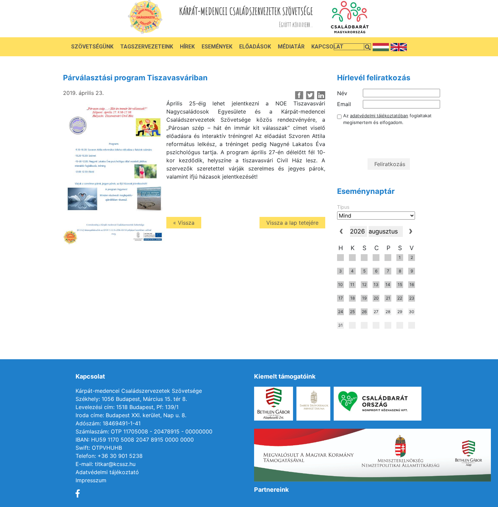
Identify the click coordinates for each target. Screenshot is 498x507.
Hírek (187, 46)
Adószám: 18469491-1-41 (108, 423)
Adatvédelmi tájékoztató (107, 472)
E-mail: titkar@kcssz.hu (106, 464)
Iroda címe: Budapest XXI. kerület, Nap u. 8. (131, 415)
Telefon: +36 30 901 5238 (109, 455)
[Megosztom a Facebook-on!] (299, 95)
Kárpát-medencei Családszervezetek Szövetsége (139, 390)
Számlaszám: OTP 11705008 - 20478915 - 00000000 (144, 431)
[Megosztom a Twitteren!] (310, 95)
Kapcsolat (327, 46)
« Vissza (183, 222)
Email (344, 104)
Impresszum (91, 480)
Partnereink (271, 489)
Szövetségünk (92, 46)
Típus (343, 207)
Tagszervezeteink (146, 46)
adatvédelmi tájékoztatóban (379, 115)
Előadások (255, 46)
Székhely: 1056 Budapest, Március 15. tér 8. (131, 399)
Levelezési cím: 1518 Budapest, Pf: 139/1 (127, 407)
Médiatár (291, 46)
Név (342, 93)
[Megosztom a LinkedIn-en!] (321, 95)
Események (217, 46)
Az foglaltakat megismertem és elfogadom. (387, 119)
